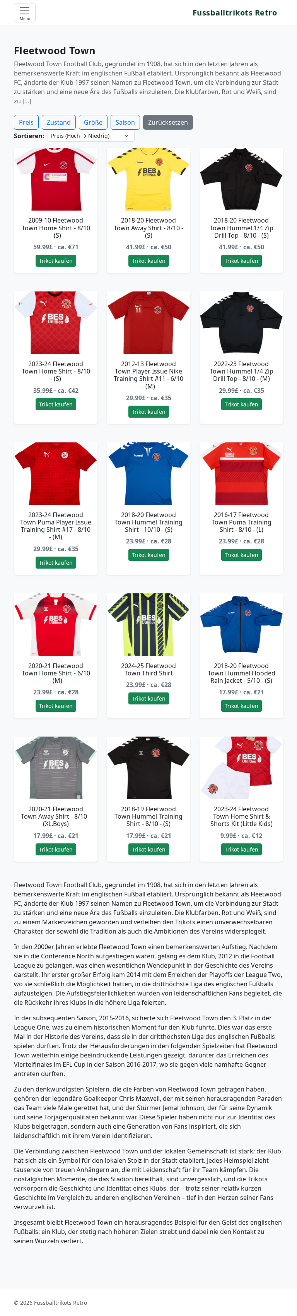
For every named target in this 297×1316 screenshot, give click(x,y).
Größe (93, 122)
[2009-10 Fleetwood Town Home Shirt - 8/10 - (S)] (55, 179)
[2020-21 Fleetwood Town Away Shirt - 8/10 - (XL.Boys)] (55, 768)
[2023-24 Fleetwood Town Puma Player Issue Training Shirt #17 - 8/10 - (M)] (55, 473)
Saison (125, 122)
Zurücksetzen (168, 122)
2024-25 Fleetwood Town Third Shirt (148, 669)
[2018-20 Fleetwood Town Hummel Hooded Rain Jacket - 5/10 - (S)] (241, 624)
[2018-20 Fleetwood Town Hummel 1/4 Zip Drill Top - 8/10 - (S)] (241, 179)
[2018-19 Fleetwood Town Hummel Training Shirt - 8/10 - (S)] (148, 768)
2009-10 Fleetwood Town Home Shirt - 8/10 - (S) (56, 227)
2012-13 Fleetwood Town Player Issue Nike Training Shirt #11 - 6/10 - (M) (148, 375)
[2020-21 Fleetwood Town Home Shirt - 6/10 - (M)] (55, 624)
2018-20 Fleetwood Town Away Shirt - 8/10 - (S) (148, 227)
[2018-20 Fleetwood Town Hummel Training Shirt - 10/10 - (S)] (148, 473)
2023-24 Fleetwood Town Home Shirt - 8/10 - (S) (56, 371)
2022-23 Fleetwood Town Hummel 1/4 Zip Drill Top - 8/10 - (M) (241, 371)
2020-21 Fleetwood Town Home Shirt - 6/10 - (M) (56, 673)
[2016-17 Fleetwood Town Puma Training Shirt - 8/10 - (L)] (241, 473)
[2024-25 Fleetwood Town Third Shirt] (148, 624)
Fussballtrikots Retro (235, 12)
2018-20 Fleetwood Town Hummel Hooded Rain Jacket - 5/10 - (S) (241, 673)
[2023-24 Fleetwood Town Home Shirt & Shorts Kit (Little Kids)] (241, 768)
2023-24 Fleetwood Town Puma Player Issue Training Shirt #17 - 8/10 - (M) (55, 526)
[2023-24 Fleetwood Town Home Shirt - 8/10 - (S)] (55, 322)
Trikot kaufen (56, 260)
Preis (26, 122)
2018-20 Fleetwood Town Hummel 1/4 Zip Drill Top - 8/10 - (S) (241, 227)
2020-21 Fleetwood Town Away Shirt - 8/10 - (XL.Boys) (55, 816)
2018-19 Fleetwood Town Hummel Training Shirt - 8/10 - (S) (148, 816)
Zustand (59, 122)
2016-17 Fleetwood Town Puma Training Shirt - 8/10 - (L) (241, 522)
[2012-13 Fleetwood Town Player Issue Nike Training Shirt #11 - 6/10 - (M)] (148, 322)
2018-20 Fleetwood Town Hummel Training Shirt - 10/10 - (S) (148, 522)
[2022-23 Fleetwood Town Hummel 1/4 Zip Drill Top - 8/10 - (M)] (241, 322)
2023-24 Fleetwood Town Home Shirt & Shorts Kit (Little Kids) (241, 816)
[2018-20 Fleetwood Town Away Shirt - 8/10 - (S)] (148, 179)
